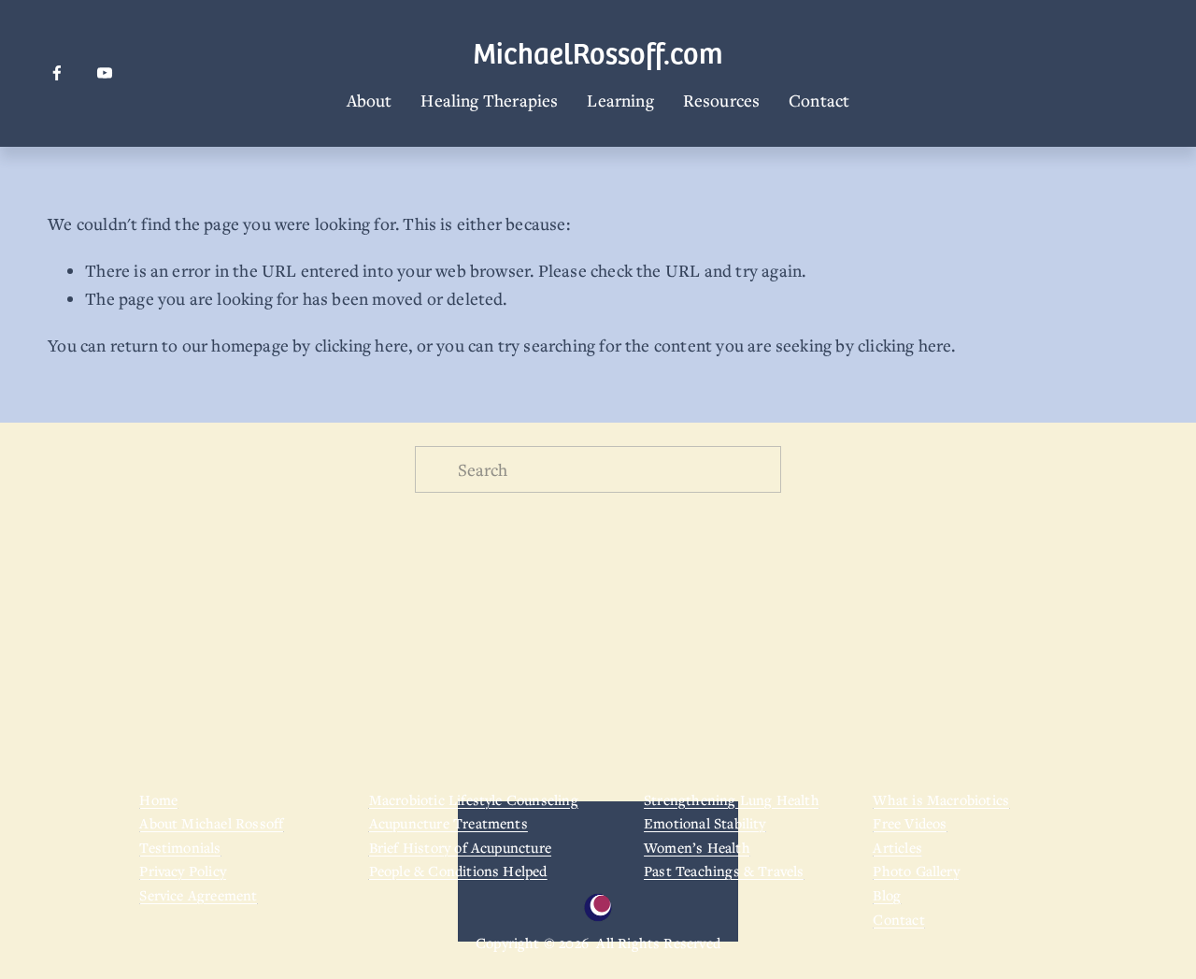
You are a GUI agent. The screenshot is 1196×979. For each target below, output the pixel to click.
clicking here (361, 345)
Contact (819, 100)
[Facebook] (57, 73)
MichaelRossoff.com (598, 52)
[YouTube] (104, 73)
